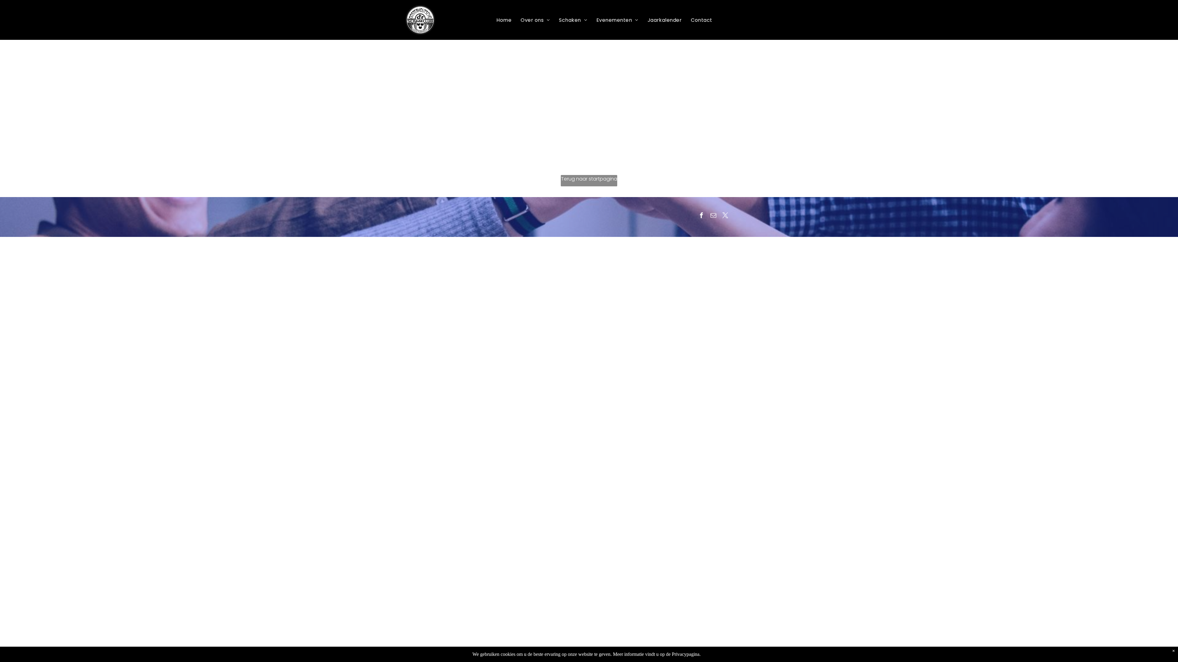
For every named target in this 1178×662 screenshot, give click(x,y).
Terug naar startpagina (589, 178)
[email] (713, 216)
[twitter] (725, 216)
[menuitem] (504, 20)
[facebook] (701, 216)
